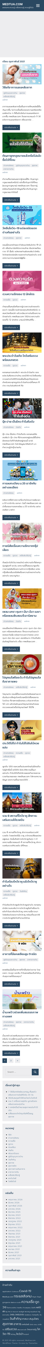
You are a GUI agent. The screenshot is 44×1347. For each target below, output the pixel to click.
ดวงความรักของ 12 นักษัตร (18, 294)
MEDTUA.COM (12, 4)
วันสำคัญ (23, 891)
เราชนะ (35, 1325)
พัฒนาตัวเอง (13, 1153)
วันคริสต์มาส (28, 1315)
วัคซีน (12, 1314)
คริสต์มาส (13, 1302)
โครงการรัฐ (32, 1329)
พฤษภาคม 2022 (15, 1227)
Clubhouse (15, 1291)
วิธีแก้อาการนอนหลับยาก (17, 87)
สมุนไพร (34, 1319)
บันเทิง (18, 427)
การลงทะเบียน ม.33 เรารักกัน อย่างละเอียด (19, 485)
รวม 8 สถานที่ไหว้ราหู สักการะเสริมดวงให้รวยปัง (19, 818)
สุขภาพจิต (12, 1165)
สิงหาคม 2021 (14, 1236)
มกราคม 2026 (14, 1209)
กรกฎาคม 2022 (15, 1221)
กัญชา (34, 1297)
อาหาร (17, 1324)
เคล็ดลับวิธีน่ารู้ (9, 96)
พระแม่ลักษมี (33, 1312)
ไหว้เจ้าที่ (26, 1334)
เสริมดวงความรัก (22, 1330)
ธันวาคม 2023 (14, 1215)
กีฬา (10, 1134)
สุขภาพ (22, 93)
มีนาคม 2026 (13, 1202)
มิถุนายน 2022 (14, 1224)
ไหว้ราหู (13, 1334)
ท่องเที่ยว (12, 1147)
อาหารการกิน (8, 169)
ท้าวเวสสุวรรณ (27, 1308)
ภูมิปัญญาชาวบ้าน (10, 93)
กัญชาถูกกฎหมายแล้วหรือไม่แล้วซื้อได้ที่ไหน (21, 158)
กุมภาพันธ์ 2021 (15, 1255)
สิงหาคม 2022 (14, 1218)
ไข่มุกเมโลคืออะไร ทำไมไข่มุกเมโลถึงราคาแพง (21, 679)
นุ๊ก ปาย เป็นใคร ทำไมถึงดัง (18, 421)
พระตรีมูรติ (21, 1312)
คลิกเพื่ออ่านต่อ (10, 127)
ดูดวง (15, 299)
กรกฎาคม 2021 (14, 1239)
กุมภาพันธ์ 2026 (15, 1205)
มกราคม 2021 (14, 1258)
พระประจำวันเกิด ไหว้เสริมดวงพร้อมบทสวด (20, 358)
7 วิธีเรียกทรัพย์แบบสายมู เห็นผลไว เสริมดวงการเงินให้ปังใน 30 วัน (22, 1093)
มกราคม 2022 (14, 1230)
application (6, 1291)
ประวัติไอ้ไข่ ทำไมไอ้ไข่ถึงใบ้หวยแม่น (20, 745)
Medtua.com (7, 1296)
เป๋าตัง (31, 1325)
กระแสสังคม (23, 1296)
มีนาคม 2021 (13, 1252)
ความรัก (18, 1302)
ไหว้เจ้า (20, 1334)
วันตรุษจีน (35, 1315)
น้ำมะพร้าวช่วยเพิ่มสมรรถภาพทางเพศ (20, 1014)
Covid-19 (25, 1291)
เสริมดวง (11, 1329)
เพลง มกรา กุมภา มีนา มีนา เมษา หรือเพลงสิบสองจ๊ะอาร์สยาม (21, 614)
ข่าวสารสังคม (9, 165)
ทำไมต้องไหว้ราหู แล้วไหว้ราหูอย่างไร (19, 883)
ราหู (39, 1311)
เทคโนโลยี (12, 1178)
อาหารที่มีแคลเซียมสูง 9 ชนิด (19, 954)
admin (5, 99)
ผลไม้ (38, 1307)
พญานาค (15, 1312)
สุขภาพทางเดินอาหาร (16, 1169)
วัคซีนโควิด (19, 1314)
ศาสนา (25, 1319)
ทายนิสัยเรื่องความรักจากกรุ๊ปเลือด (20, 548)
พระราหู (27, 1311)
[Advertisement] (22, 34)
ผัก (3, 1311)
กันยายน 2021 (14, 1233)
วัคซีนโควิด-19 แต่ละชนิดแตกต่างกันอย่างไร (19, 230)
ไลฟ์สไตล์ (12, 1181)
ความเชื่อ (7, 299)
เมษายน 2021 (14, 1249)
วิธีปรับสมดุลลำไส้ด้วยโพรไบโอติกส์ (22, 1098)
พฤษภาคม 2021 (15, 1246)
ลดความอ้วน (5, 1315)
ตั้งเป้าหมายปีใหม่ (11, 1308)
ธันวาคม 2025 (14, 1212)
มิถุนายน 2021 (14, 1243)
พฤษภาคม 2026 (15, 1199)
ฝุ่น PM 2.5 (9, 1312)
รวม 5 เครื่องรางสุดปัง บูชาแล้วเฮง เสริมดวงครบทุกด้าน (22, 1103)
